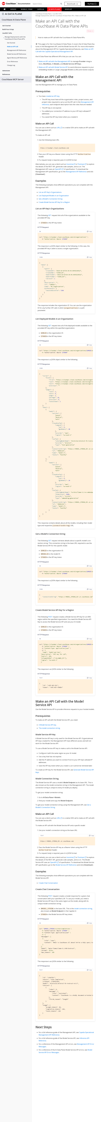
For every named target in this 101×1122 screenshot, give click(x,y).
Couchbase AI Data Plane (43, 14)
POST (50, 617)
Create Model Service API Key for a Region (54, 202)
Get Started (11, 43)
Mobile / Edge (26, 9)
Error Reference (12, 61)
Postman (81, 164)
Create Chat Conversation (48, 883)
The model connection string (49, 728)
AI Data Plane (54, 9)
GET (49, 215)
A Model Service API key (47, 725)
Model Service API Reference (16, 54)
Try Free (90, 4)
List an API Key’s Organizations (50, 192)
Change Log (11, 65)
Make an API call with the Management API (54, 61)
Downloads (71, 4)
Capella (40, 9)
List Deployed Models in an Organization (54, 196)
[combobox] (46, 4)
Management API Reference (16, 50)
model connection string (83, 908)
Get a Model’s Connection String (50, 199)
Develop (68, 9)
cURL (58, 128)
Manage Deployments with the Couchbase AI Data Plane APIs (15, 38)
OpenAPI (58, 169)
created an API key (52, 96)
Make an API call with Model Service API (53, 67)
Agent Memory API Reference (17, 58)
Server (13, 9)
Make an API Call (12, 46)
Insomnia (69, 164)
